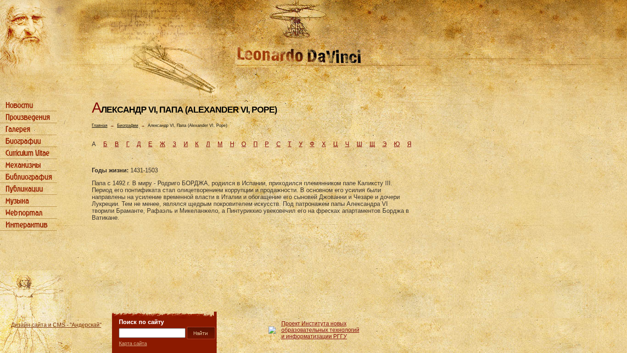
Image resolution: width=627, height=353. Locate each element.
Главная (99, 125)
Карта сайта (133, 343)
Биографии (127, 125)
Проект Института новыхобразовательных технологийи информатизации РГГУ (320, 330)
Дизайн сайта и (56, 325)
